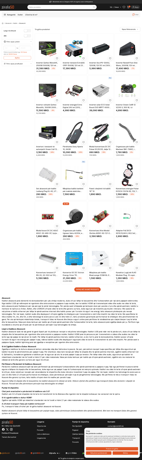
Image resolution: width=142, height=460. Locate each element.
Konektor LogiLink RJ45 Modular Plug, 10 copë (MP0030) (126, 274)
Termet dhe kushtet (9, 437)
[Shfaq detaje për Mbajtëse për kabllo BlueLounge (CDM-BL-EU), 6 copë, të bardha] (100, 258)
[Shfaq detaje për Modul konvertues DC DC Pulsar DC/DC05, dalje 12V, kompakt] (100, 132)
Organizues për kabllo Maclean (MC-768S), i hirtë (125, 148)
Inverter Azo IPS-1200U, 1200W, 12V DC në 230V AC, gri (99, 64)
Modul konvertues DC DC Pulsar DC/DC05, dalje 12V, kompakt (100, 148)
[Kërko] (94, 7)
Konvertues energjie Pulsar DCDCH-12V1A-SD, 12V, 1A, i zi (127, 190)
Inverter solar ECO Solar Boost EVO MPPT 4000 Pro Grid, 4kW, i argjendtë (100, 106)
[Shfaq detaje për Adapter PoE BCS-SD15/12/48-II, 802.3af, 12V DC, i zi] (127, 216)
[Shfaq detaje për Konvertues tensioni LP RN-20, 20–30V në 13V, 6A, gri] (47, 258)
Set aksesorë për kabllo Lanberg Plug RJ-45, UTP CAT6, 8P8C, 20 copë (46, 190)
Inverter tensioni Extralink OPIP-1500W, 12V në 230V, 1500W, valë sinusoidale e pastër (74, 64)
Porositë (40, 430)
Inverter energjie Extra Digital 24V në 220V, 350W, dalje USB (72, 106)
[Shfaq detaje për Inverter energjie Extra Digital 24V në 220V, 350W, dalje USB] (74, 90)
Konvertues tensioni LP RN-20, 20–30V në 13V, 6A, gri (46, 274)
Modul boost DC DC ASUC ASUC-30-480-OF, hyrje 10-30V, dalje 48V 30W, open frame (47, 232)
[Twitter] (7, 430)
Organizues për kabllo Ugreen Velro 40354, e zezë (72, 232)
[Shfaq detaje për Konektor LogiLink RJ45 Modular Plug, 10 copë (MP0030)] (127, 258)
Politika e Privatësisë (10, 433)
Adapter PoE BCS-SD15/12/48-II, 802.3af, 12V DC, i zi (126, 232)
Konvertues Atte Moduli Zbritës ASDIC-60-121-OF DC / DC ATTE (100, 232)
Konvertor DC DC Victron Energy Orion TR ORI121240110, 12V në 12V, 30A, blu (74, 274)
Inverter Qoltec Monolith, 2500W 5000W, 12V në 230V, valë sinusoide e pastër (47, 64)
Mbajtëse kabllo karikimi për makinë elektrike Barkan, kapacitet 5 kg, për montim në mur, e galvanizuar (73, 190)
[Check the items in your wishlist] (124, 7)
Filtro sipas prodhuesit (14, 64)
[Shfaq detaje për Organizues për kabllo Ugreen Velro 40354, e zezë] (74, 216)
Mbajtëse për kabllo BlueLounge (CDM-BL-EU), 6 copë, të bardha (100, 274)
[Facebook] (3, 430)
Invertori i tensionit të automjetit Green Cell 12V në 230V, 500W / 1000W (47, 148)
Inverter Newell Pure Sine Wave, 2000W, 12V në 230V (126, 64)
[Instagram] (11, 430)
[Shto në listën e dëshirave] (57, 58)
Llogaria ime (41, 438)
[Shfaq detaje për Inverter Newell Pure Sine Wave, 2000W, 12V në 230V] (127, 48)
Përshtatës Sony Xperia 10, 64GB (73, 147)
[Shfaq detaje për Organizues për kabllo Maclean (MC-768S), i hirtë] (127, 132)
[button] (88, 431)
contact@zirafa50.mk (116, 426)
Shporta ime (41, 426)
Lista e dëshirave (43, 434)
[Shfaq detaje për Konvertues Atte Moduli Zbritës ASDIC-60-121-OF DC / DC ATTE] (100, 216)
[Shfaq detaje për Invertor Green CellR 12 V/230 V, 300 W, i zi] (127, 90)
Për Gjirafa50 (77, 426)
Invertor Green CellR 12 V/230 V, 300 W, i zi (126, 106)
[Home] (3, 23)
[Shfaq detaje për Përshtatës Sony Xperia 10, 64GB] (74, 132)
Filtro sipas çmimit (13, 42)
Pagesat (75, 430)
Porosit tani (14, 383)
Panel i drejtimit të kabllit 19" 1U (100, 189)
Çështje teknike (78, 434)
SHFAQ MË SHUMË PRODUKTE (87, 289)
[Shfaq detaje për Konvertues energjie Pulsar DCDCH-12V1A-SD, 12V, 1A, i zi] (127, 174)
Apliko (17, 58)
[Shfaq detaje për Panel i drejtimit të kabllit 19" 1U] (100, 174)
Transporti (76, 438)
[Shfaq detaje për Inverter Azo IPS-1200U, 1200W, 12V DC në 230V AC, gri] (100, 48)
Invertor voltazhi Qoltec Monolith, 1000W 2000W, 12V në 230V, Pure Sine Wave (47, 106)
